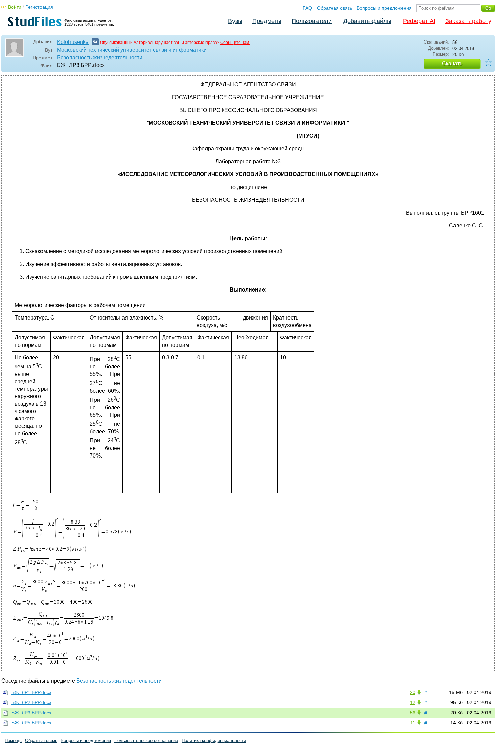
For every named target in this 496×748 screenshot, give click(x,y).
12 (412, 702)
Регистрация (39, 7)
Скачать (452, 63)
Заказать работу (468, 21)
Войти (14, 7)
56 (412, 712)
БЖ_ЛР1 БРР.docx (31, 692)
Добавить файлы (367, 21)
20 (412, 692)
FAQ (307, 8)
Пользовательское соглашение (146, 740)
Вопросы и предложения (384, 8)
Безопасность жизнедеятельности (99, 57)
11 (412, 722)
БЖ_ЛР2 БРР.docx (31, 702)
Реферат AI (419, 21)
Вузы (235, 21)
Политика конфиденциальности (214, 740)
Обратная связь (334, 8)
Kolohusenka (73, 42)
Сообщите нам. (235, 42)
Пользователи (312, 21)
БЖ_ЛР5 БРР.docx (31, 722)
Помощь (13, 740)
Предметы (266, 21)
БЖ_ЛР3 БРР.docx (31, 712)
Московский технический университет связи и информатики (132, 50)
